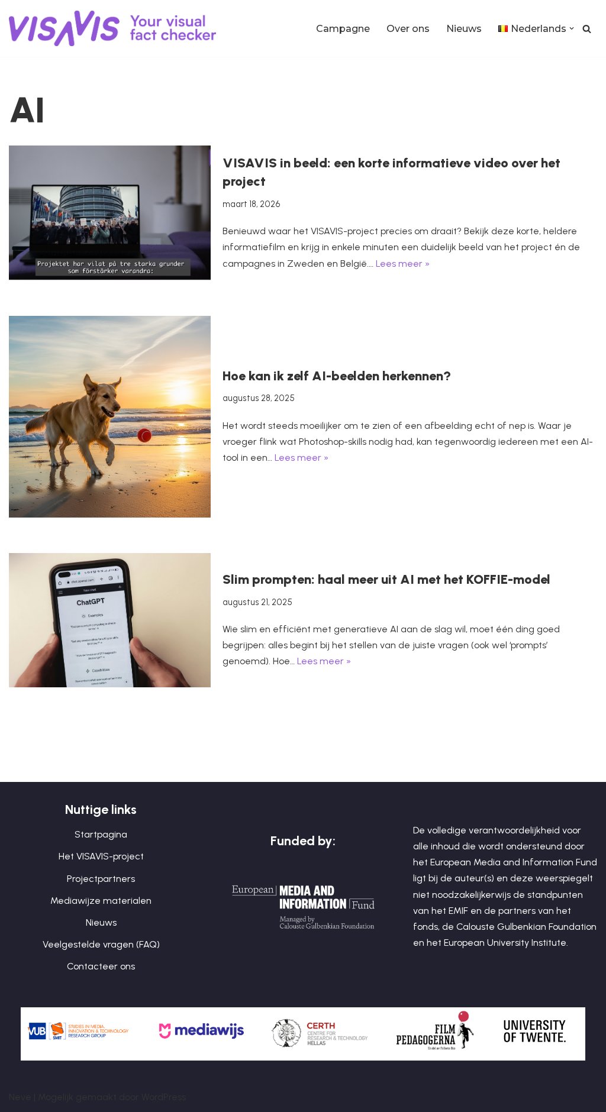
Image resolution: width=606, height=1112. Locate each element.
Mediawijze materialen (101, 900)
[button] (571, 28)
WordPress (163, 1097)
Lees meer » (403, 263)
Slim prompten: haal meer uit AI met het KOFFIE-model (386, 579)
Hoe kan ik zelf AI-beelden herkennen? (337, 376)
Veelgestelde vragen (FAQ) (101, 944)
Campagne (343, 28)
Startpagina (101, 834)
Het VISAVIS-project (101, 856)
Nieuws (464, 28)
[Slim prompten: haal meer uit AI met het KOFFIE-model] (110, 620)
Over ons (408, 28)
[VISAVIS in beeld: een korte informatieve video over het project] (110, 213)
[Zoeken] (586, 28)
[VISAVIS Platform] (115, 28)
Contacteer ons (101, 966)
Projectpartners (101, 878)
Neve (20, 1097)
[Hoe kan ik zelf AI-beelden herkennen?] (110, 417)
